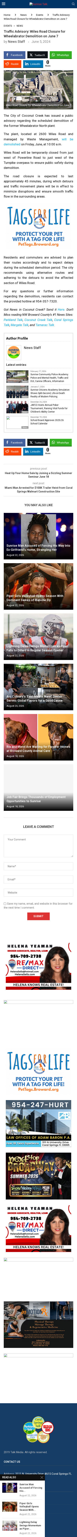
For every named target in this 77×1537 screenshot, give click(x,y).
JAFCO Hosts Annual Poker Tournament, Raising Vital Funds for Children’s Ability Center (48, 408)
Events (39, 15)
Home (7, 15)
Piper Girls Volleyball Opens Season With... (29, 1506)
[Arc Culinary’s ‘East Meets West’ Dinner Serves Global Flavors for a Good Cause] (38, 687)
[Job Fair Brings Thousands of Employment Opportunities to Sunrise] (38, 787)
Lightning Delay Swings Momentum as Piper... (30, 1525)
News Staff (16, 42)
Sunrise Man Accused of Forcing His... (30, 1487)
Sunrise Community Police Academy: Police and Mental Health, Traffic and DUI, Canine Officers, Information (49, 378)
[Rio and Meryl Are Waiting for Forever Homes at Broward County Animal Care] (38, 737)
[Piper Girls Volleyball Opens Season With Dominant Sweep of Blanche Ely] (38, 586)
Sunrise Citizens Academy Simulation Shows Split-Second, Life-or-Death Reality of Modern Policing (50, 393)
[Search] (73, 4)
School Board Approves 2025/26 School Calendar (47, 422)
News (23, 15)
